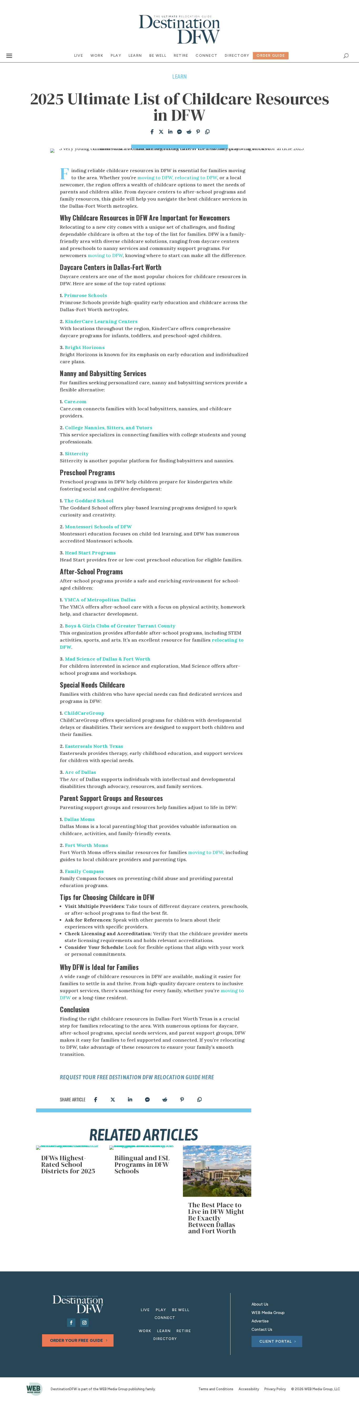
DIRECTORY (165, 1339)
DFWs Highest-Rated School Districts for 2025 (68, 1164)
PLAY (161, 1310)
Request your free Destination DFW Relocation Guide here (137, 1077)
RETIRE (183, 1331)
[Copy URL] (206, 132)
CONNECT (165, 1318)
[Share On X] (159, 132)
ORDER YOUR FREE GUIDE (76, 1340)
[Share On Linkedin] (169, 132)
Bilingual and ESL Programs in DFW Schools (142, 1164)
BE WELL (180, 1310)
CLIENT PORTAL (275, 1341)
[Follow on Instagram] (84, 1322)
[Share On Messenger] (178, 132)
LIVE (145, 1310)
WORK (145, 1331)
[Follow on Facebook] (71, 1322)
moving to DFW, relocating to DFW (177, 178)
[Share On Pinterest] (196, 132)
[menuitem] (78, 55)
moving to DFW (105, 255)
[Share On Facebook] (150, 132)
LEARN (164, 1331)
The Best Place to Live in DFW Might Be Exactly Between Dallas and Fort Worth (216, 1218)
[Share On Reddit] (187, 132)
